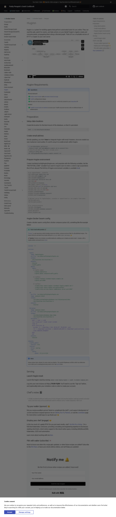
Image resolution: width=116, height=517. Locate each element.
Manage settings (24, 512)
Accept (9, 512)
